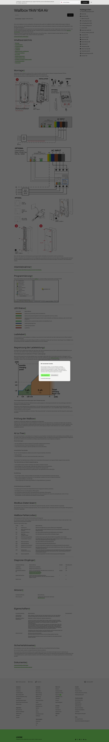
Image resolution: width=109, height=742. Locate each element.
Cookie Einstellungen (45, 378)
